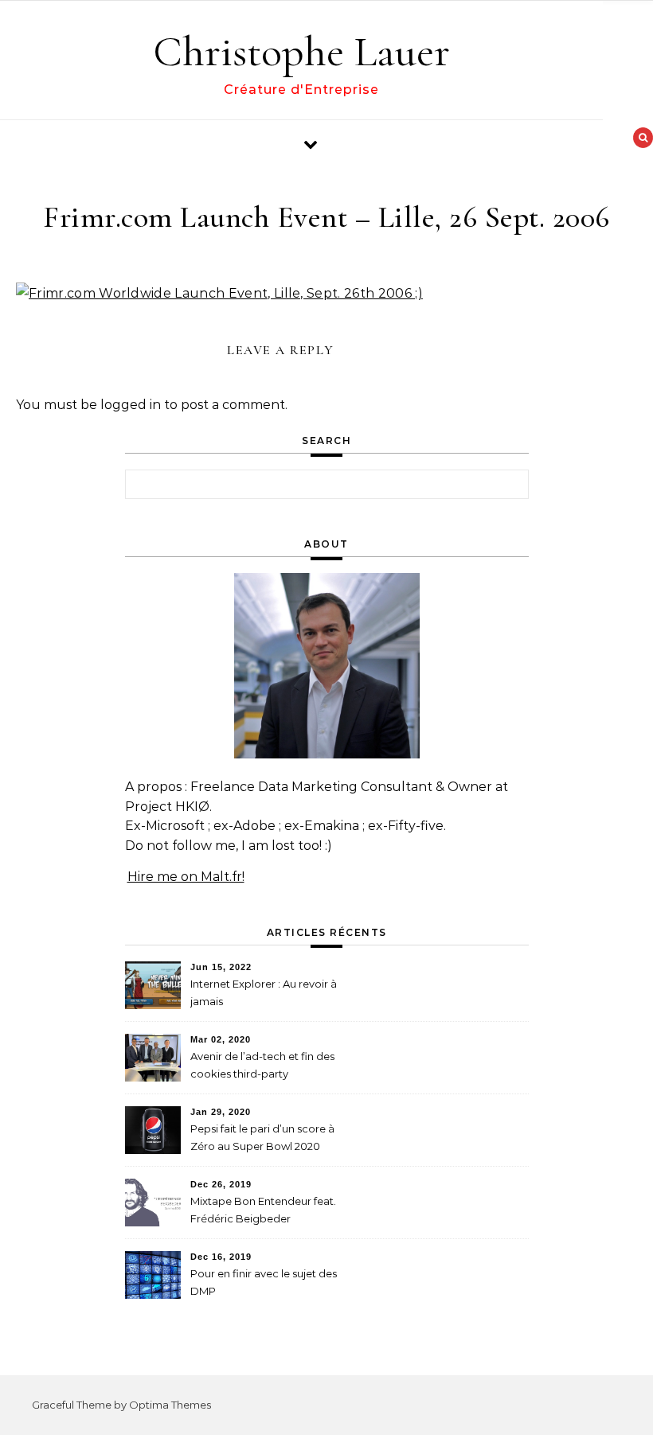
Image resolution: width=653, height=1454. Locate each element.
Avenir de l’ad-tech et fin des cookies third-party (262, 1065)
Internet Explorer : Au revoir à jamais (263, 992)
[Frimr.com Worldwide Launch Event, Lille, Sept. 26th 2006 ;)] (219, 293)
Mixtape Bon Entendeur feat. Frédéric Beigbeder (263, 1210)
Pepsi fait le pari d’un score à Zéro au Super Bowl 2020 (262, 1137)
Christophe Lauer (301, 51)
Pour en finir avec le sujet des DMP (263, 1282)
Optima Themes (170, 1404)
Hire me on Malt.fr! (185, 876)
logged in (130, 404)
